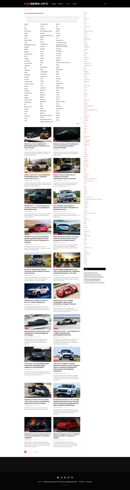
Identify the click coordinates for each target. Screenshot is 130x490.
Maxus (42, 92)
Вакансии (89, 481)
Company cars (28, 81)
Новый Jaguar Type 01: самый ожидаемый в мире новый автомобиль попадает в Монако (64, 302)
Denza (26, 95)
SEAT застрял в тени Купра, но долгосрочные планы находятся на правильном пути (65, 208)
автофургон (92, 282)
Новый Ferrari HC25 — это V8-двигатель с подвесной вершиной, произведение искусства (66, 333)
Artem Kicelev (56, 149)
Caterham (27, 65)
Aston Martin (28, 40)
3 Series (26, 234)
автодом (86, 282)
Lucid (41, 85)
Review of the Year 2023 (63, 62)
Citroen (26, 79)
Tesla (57, 94)
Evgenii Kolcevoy (28, 180)
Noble (57, 31)
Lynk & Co (43, 88)
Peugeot (58, 49)
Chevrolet (27, 74)
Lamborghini (43, 71)
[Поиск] (105, 3)
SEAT (57, 74)
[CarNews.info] (36, 3)
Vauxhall (58, 106)
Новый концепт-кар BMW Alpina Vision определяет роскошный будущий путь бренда (37, 333)
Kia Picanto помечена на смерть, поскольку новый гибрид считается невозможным (37, 271)
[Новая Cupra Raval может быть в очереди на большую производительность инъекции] (66, 165)
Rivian (58, 67)
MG (41, 104)
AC (25, 26)
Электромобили (92, 280)
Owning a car (59, 40)
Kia (41, 65)
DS (25, 104)
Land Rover (43, 74)
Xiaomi (58, 113)
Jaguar (42, 58)
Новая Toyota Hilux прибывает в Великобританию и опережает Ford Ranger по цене (36, 146)
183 (35, 451)
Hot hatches (43, 44)
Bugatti (26, 51)
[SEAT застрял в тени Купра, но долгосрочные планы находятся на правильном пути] (66, 196)
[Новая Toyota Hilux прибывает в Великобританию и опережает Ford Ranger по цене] (37, 134)
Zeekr (57, 117)
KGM (41, 62)
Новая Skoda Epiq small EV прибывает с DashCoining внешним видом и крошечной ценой (66, 146)
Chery (26, 72)
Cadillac (26, 58)
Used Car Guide (60, 101)
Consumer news (28, 84)
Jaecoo (42, 55)
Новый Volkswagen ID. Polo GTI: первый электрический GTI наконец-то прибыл (66, 436)
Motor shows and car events (90, 178)
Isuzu (41, 53)
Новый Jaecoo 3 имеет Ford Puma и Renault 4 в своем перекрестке (36, 301)
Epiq (55, 141)
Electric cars (27, 107)
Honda (42, 42)
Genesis (42, 28)
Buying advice (28, 54)
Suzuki (58, 92)
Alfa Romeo (27, 31)
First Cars (27, 116)
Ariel (25, 38)
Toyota (58, 97)
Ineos (41, 51)
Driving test (27, 102)
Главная (54, 3)
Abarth (26, 24)
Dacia (26, 88)
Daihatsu (26, 90)
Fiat (25, 113)
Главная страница (28, 9)
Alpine (26, 35)
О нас (39, 481)
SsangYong (59, 83)
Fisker (26, 118)
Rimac (58, 65)
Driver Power (28, 100)
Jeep (41, 60)
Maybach (42, 94)
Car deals (27, 61)
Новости (60, 3)
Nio (57, 26)
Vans (57, 104)
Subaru (58, 85)
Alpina (26, 33)
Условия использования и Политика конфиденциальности (60, 481)
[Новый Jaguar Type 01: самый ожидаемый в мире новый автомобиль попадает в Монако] (66, 290)
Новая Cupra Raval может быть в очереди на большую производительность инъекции (64, 177)
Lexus (42, 81)
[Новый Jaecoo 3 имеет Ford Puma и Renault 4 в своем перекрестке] (37, 290)
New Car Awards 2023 (46, 121)
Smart (58, 81)
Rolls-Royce (59, 69)
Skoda (58, 76)
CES (25, 68)
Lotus (42, 83)
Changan (26, 70)
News (57, 24)
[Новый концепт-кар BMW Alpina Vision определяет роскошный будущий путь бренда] (37, 321)
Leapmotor (43, 76)
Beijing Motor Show (30, 45)
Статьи (74, 3)
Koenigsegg (43, 67)
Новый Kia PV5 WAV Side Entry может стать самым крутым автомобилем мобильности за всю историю (36, 401)
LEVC (41, 78)
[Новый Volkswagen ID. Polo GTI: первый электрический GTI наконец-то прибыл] (66, 424)
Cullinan (27, 431)
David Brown (28, 93)
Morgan (42, 113)
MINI (41, 108)
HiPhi (41, 39)
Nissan (58, 28)
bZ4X (26, 172)
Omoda (58, 33)
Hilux (26, 141)
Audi (25, 42)
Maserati (42, 90)
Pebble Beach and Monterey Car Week (93, 199)
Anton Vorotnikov (28, 149)
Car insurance (28, 63)
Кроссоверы (87, 276)
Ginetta (42, 33)
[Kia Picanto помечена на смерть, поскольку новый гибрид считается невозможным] (37, 260)
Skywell (58, 78)
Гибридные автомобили (89, 274)
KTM (41, 69)
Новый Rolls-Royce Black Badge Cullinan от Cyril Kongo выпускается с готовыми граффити (37, 436)
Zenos (58, 120)
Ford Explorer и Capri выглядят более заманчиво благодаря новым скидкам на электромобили (36, 365)
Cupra (26, 86)
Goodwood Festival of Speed (90, 110)
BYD (25, 56)
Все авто (68, 3)
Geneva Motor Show (46, 31)
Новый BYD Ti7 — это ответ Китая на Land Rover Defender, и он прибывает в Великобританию (37, 208)
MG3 (41, 106)
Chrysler (26, 77)
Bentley (26, 47)
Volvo (57, 111)
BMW (26, 49)
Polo (55, 431)
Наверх (77, 123)
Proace (58, 58)
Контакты (81, 481)
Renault (58, 60)
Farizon (26, 109)
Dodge (26, 97)
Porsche (58, 55)
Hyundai (42, 49)
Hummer (42, 46)
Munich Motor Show (46, 119)
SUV (96, 272)
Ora (57, 38)
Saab (57, 71)
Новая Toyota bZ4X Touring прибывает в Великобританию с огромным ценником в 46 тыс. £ (37, 177)
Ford (25, 120)
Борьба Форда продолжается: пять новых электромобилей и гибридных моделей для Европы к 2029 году (66, 271)
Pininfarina (59, 51)
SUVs (57, 90)
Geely (42, 26)
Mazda (42, 97)
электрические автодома (99, 282)
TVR (57, 99)
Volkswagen (59, 108)
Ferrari (26, 111)
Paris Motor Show (61, 42)
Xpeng (58, 115)
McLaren (42, 99)
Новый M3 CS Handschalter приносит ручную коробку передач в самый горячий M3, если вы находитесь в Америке (36, 239)
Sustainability (60, 88)
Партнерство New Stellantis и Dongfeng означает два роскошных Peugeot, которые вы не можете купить (66, 238)
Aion (25, 28)
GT (54, 297)
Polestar (58, 53)
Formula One (43, 24)
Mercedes (43, 101)
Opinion (58, 35)
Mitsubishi (43, 111)
